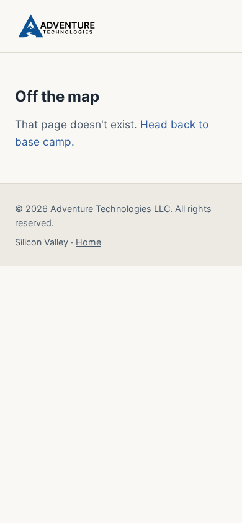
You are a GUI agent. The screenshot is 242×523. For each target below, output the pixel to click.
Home (88, 242)
